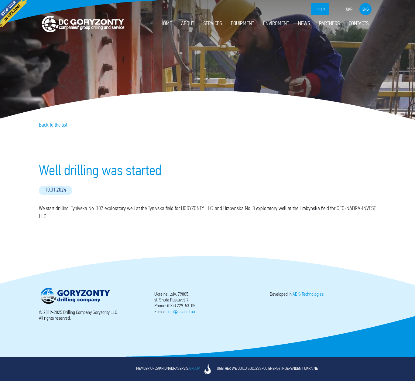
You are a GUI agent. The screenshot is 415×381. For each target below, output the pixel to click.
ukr (349, 9)
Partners (329, 24)
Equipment (242, 24)
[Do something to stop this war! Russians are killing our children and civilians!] (13, 13)
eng (365, 9)
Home (166, 24)
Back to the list (53, 125)
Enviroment (276, 24)
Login (320, 9)
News (304, 24)
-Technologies (308, 294)
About (187, 24)
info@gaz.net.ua (181, 312)
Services (212, 24)
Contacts (359, 24)
